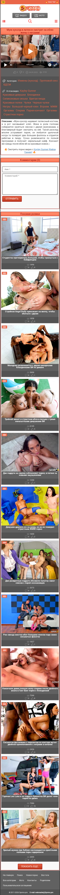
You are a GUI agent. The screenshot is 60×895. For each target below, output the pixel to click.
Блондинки (33, 94)
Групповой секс (49, 80)
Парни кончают (36, 110)
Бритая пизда (37, 98)
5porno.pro (23, 892)
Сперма (20, 110)
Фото (21, 880)
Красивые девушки (14, 94)
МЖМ (54, 106)
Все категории (9, 880)
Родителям (45, 880)
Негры (6, 106)
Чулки (27, 102)
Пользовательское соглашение (17, 885)
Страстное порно (13, 114)
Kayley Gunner (28, 90)
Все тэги (45, 875)
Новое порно (32, 875)
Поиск (20, 875)
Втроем (44, 106)
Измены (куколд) (28, 80)
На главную (8, 875)
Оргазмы (8, 110)
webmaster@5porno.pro (44, 892)
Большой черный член (25, 106)
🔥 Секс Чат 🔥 (51, 2)
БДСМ (7, 84)
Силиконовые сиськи (15, 98)
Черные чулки (41, 102)
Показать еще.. (30, 866)
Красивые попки (12, 102)
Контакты (32, 880)
